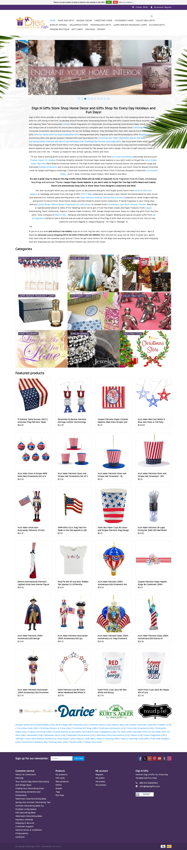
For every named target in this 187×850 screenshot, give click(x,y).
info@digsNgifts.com (149, 786)
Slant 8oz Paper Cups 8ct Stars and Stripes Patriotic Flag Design (113, 528)
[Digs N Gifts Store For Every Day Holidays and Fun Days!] (32, 22)
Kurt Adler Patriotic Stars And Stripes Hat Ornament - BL (112, 474)
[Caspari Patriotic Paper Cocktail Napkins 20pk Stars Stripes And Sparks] (114, 397)
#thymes (80, 725)
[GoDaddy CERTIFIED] (154, 794)
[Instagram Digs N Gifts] (169, 758)
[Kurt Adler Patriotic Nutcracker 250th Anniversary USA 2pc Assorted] (74, 614)
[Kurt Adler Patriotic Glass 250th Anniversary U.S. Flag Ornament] (114, 614)
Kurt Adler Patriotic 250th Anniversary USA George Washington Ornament (30, 637)
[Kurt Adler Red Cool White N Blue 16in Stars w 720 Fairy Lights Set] (154, 397)
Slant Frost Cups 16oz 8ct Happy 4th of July (153, 691)
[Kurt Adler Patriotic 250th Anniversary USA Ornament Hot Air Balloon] (114, 559)
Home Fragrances (155, 735)
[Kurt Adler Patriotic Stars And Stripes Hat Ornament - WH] (154, 451)
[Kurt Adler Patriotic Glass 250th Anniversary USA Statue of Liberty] (154, 614)
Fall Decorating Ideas (25, 812)
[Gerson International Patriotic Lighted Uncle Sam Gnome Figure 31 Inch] (33, 559)
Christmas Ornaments (140, 728)
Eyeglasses (108, 732)
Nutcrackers (66, 738)
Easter (42, 141)
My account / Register (163, 7)
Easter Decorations (87, 732)
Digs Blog (90, 29)
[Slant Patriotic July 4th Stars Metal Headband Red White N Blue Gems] (74, 668)
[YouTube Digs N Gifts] (159, 758)
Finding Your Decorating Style (29, 788)
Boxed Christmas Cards (143, 725)
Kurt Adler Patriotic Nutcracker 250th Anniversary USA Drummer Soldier (33, 691)
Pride (155, 738)
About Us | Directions (25, 774)
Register (99, 774)
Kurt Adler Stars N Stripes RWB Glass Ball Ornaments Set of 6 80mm (32, 475)
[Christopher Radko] (35, 711)
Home (52, 20)
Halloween (75, 141)
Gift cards (77, 29)
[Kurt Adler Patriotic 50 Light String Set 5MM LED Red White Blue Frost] (154, 505)
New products (62, 781)
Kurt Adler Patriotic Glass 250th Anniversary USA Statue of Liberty (153, 637)
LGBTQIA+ (22, 738)
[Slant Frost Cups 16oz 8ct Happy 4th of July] (154, 668)
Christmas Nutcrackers (111, 728)
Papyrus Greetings (108, 738)
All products (61, 774)
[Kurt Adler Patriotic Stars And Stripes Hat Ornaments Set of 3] (74, 451)
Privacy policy (21, 833)
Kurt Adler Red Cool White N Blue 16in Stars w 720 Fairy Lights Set (151, 420)
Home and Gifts (66, 20)
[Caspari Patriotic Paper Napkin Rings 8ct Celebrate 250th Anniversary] (154, 559)
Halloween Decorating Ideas (28, 816)
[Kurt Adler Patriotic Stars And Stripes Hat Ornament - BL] (114, 451)
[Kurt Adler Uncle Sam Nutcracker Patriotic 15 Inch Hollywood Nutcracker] (33, 505)
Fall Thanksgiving (88, 141)
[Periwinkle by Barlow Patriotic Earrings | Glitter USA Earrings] (74, 397)
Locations (20, 837)
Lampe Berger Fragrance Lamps (130, 25)
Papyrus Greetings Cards (135, 738)
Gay (137, 732)
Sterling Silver (58, 742)
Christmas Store (103, 20)
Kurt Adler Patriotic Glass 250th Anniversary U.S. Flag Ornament (113, 637)
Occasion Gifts (157, 25)
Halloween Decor (54, 735)
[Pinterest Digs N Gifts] (154, 758)
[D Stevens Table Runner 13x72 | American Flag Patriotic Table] (33, 397)
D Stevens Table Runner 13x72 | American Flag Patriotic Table (33, 420)
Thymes (75, 742)
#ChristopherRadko (42, 725)
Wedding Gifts (145, 134)
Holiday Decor (84, 20)
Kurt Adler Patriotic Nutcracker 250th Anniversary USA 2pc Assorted (73, 637)
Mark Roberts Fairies (44, 738)
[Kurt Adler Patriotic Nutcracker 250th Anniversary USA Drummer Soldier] (33, 668)
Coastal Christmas (39, 732)
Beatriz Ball (120, 725)
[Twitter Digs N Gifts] (145, 758)
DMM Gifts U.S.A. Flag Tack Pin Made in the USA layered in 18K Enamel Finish (72, 529)
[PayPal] (169, 846)
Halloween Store (79, 25)
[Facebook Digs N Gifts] (140, 758)
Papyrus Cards (85, 738)
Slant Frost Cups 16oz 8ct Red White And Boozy (112, 691)
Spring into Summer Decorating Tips (33, 802)
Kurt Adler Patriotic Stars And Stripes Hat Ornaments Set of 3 (73, 474)
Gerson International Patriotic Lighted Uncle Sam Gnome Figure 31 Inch (33, 583)
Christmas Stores (141, 127)
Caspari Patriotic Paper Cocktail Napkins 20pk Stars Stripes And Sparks (113, 420)
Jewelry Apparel (58, 25)
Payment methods (24, 819)
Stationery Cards (124, 20)
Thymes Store (92, 742)
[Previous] (21, 68)
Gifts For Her (151, 732)
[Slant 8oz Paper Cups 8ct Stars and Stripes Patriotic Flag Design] (114, 505)
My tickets (100, 781)
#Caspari (21, 725)
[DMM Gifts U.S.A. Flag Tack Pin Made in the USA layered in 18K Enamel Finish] (74, 505)
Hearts (136, 735)
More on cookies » (126, 2)
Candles (66, 124)
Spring (36, 141)
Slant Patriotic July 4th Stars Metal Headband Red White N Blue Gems (71, 691)
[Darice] (73, 711)
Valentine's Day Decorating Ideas (30, 798)
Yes (108, 2)
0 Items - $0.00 (141, 7)
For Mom (124, 732)
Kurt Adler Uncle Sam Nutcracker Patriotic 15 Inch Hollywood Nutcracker (31, 529)
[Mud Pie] (151, 711)
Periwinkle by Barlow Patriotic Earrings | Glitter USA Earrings (72, 420)
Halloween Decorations (80, 735)
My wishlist (101, 785)
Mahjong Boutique (59, 29)
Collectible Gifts (145, 20)
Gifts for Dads (56, 134)
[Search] (152, 16)
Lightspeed (56, 846)
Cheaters (164, 725)
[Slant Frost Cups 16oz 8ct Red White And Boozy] (114, 668)
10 (108, 99)
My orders (100, 778)
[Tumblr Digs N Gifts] (164, 758)
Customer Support (24, 826)
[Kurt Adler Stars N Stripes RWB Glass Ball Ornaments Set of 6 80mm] (33, 451)
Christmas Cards (27, 728)
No (115, 2)
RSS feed (60, 795)
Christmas (103, 138)
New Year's (113, 138)
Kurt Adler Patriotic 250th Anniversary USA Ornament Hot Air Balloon (112, 583)
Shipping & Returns (24, 823)
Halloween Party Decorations (112, 735)
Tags (58, 792)
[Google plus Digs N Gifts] (149, 758)
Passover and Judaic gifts (109, 141)
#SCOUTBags (64, 725)
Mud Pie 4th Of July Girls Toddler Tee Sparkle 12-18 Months (73, 583)
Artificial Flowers (99, 725)
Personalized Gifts (100, 25)
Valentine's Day (126, 138)
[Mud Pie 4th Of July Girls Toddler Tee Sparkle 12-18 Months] (74, 559)
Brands (101, 29)
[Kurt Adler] (112, 711)
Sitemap (19, 778)
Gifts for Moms (41, 134)
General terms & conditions (28, 830)
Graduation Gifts (71, 134)
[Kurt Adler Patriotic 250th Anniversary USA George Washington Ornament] (33, 614)
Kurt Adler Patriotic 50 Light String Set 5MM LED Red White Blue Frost (152, 529)
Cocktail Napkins (63, 732)
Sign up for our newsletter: (32, 758)
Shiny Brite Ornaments (34, 742)
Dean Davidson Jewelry (91, 197)
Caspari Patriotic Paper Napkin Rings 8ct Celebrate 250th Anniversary (152, 583)
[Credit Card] (163, 846)
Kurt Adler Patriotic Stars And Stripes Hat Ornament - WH (152, 474)
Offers (59, 785)
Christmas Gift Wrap (84, 728)
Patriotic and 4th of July (57, 141)
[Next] (166, 68)
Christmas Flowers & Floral (54, 728)
